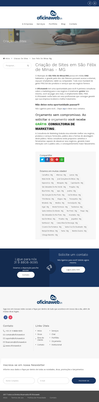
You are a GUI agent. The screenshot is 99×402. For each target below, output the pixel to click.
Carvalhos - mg (47, 175)
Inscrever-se (84, 381)
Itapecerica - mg (47, 183)
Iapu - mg (60, 191)
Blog (63, 24)
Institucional (57, 344)
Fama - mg (65, 231)
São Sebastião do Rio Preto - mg (53, 215)
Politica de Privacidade (36, 398)
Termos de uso (17, 398)
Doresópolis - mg (74, 203)
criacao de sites (21, 58)
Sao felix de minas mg (42, 58)
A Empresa (27, 24)
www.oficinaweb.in (13, 345)
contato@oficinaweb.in (15, 334)
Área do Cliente (40, 338)
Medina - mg (59, 203)
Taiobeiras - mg (76, 207)
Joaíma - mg (71, 191)
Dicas (39, 334)
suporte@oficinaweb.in (15, 338)
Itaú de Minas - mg (48, 219)
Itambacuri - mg (47, 223)
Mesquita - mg (62, 183)
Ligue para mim (73, 270)
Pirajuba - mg (74, 187)
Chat (53, 334)
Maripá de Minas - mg (50, 231)
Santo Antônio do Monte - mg (52, 211)
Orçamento (56, 341)
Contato (73, 24)
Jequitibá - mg (76, 219)
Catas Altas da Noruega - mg (67, 223)
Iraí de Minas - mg (74, 195)
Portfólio (53, 24)
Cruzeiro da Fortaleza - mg (51, 227)
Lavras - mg (73, 175)
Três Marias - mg (48, 199)
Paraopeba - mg (75, 199)
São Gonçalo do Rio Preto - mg (53, 195)
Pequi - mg (84, 211)
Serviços (41, 24)
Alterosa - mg (61, 175)
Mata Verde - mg (48, 179)
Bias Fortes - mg (47, 191)
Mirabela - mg (47, 203)
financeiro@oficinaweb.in (16, 342)
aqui (64, 108)
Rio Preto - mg (72, 211)
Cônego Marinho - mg (50, 235)
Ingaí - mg (45, 207)
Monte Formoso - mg (60, 207)
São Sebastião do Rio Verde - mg (54, 187)
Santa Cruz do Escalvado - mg (75, 227)
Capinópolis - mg (77, 183)
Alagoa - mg (61, 199)
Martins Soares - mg (79, 231)
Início (7, 58)
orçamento (59, 119)
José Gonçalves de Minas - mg (68, 179)
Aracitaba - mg (74, 215)
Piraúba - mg (63, 219)
